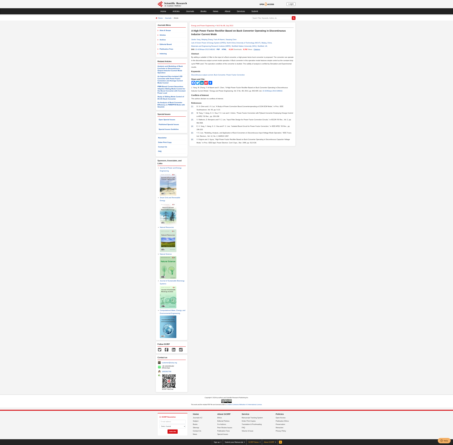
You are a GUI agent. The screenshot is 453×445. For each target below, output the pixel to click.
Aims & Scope (165, 30)
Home (163, 11)
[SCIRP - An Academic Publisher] (172, 4)
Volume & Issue (247, 431)
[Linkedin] (173, 350)
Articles (176, 11)
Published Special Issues (169, 124)
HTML (224, 49)
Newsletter (162, 138)
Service (245, 414)
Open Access (280, 418)
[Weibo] (181, 350)
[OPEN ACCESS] (266, 4)
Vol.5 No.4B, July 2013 (224, 26)
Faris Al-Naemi (219, 39)
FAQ (159, 151)
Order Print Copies (249, 421)
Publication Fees (166, 49)
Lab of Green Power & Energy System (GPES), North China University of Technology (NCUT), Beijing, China (231, 43)
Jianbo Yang (195, 39)
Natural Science (166, 254)
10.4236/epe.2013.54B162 (205, 49)
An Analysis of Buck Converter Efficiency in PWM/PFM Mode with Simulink (171, 105)
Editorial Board (166, 44)
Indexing (163, 54)
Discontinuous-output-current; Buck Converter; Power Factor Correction (218, 75)
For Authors (221, 424)
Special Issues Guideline (169, 129)
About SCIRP (224, 414)
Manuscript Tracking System (252, 418)
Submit (254, 11)
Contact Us (162, 147)
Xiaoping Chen (231, 39)
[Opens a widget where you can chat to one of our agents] (444, 441)
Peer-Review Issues (224, 428)
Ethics (219, 418)
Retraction (279, 428)
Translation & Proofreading (252, 424)
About (227, 11)
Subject (195, 421)
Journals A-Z (197, 418)
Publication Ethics (282, 421)
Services (241, 11)
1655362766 (166, 371)
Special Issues (222, 434)
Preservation (280, 424)
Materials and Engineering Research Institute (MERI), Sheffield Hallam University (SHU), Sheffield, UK (229, 46)
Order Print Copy (165, 142)
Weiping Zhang (207, 39)
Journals (190, 11)
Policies (280, 414)
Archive (163, 40)
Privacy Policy (281, 431)
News (215, 11)
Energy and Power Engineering (202, 26)
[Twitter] (159, 350)
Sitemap (196, 428)
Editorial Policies (223, 421)
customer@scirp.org (169, 363)
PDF (218, 49)
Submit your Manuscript (234, 442)
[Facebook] (166, 350)
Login (291, 4)
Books (203, 11)
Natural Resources (167, 227)
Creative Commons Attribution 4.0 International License (244, 404)
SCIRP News (253, 442)
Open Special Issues (167, 120)
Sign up (217, 442)
